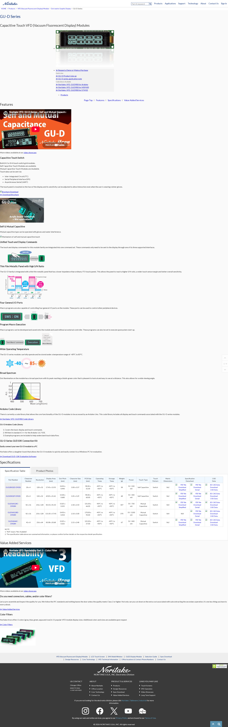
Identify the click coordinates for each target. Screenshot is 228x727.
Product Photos (44, 470)
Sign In (224, 3)
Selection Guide (151, 657)
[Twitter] (114, 711)
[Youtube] (128, 711)
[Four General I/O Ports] (26, 316)
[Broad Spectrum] (26, 393)
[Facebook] (99, 711)
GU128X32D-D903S (13, 487)
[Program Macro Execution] (26, 339)
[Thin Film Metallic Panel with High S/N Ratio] (26, 286)
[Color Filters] (18, 636)
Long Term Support (148, 695)
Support (181, 3)
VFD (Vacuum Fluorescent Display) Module (33, 9)
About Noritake (97, 686)
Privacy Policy (121, 718)
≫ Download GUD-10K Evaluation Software (18, 456)
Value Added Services (134, 100)
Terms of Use (150, 718)
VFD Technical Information (108, 659)
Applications (170, 3)
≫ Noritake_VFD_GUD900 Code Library (17, 419)
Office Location (97, 689)
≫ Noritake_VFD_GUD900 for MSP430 (72, 87)
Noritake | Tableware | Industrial (134, 700)
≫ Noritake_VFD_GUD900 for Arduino (72, 84)
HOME (3, 9)
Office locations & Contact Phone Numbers (137, 659)
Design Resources (72, 659)
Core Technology (88, 659)
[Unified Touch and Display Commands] (26, 256)
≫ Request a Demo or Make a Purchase (72, 70)
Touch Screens (146, 686)
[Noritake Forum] (142, 711)
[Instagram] (85, 711)
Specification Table (15, 470)
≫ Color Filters (6, 624)
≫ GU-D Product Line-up (66, 76)
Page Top (88, 100)
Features (100, 100)
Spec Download (166, 657)
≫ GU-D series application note (69, 79)
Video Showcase (147, 692)
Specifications (114, 100)
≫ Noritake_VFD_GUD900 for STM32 (72, 90)
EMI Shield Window (115, 657)
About (203, 3)
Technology (193, 3)
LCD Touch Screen (98, 657)
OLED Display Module (134, 657)
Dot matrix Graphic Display (61, 9)
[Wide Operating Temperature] (26, 363)
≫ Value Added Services (10, 609)
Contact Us (214, 3)
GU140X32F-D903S (13, 496)
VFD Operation (146, 689)
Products (158, 3)
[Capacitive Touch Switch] (22, 210)
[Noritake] (10, 3)
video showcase (30, 152)
